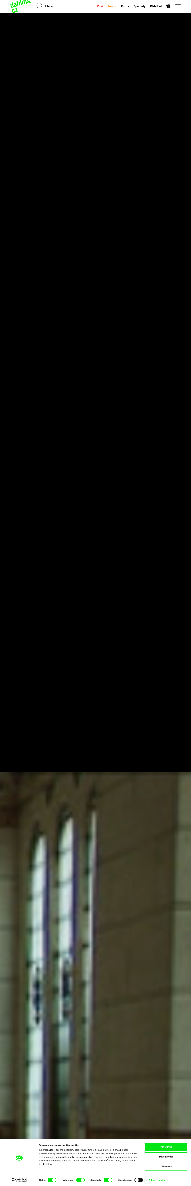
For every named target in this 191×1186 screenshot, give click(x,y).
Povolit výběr (166, 1156)
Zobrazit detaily (156, 1180)
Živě (100, 6)
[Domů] (21, 6)
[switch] (80, 1180)
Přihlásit (156, 6)
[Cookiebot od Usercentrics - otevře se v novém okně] (19, 1180)
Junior (112, 6)
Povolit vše (166, 1147)
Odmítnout (166, 1166)
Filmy (125, 6)
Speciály (139, 6)
